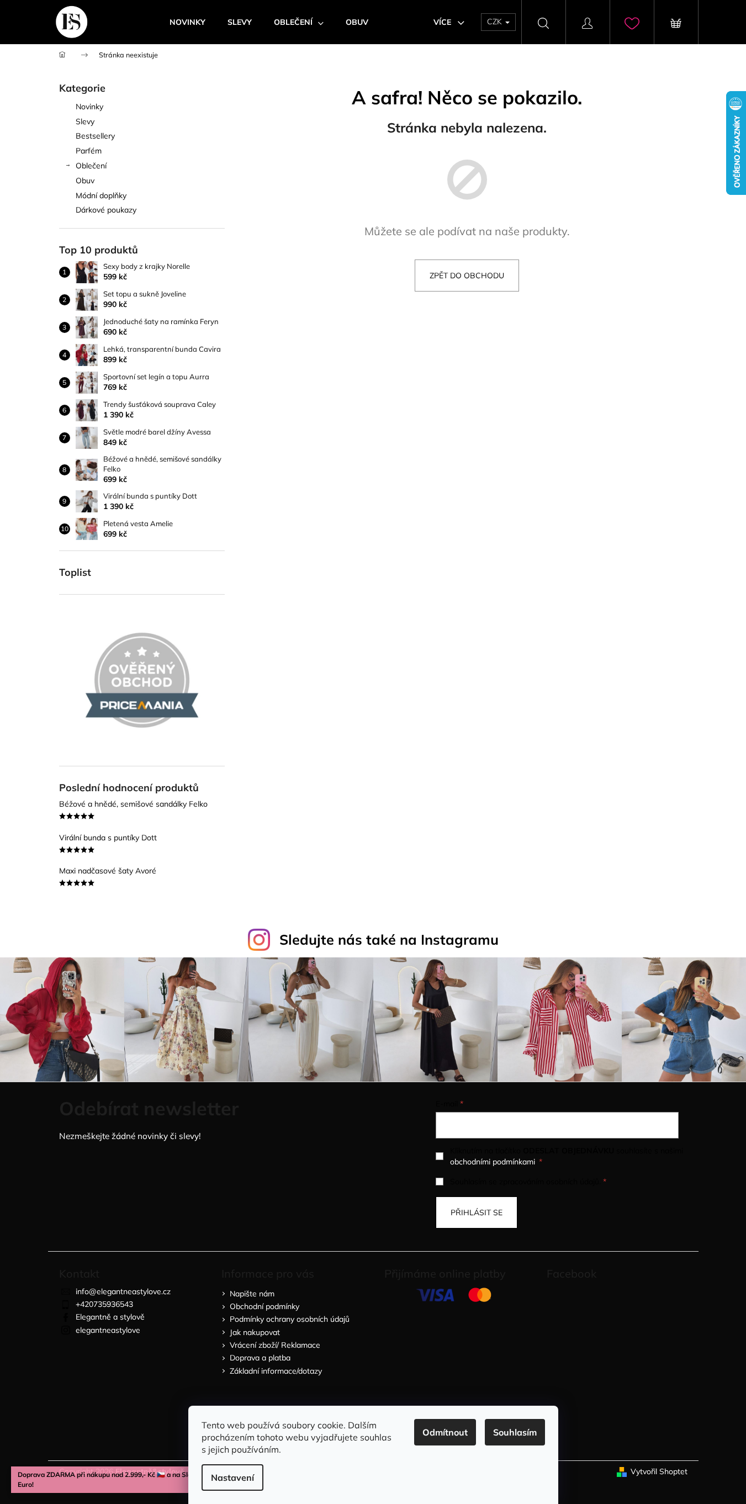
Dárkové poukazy (106, 210)
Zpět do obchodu (467, 275)
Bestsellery (95, 136)
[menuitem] (187, 22)
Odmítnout (445, 1432)
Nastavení (232, 1477)
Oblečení (91, 166)
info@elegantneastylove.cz (123, 1291)
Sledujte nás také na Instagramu (389, 939)
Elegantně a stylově (110, 1317)
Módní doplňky (101, 195)
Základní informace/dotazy (276, 1371)
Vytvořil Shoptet (659, 1471)
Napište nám (252, 1294)
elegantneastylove (108, 1330)
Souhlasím (515, 1432)
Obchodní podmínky (264, 1306)
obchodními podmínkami (492, 1162)
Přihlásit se (476, 1212)
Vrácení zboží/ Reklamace (275, 1345)
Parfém (89, 151)
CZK (495, 22)
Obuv (85, 181)
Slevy (85, 121)
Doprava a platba (260, 1358)
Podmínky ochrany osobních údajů (290, 1319)
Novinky (89, 107)
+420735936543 (104, 1304)
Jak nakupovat (255, 1332)
